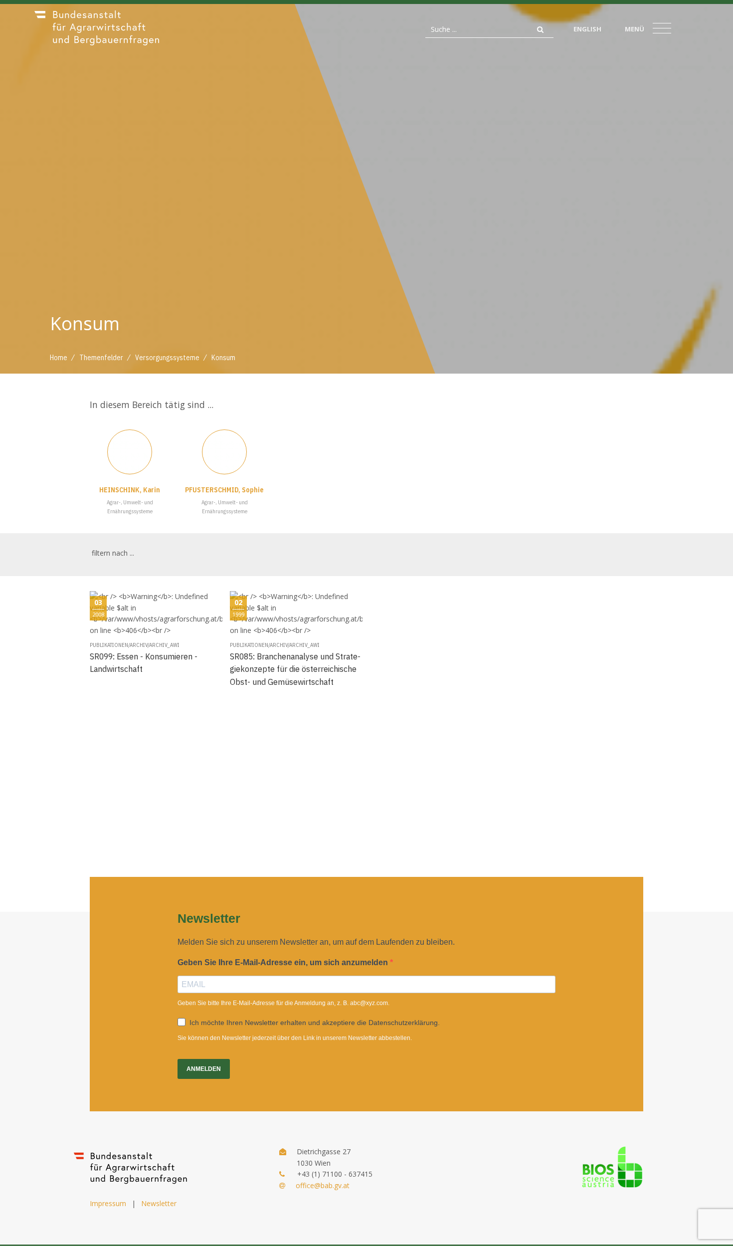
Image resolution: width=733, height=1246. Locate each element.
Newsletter (159, 1203)
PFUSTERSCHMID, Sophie (224, 489)
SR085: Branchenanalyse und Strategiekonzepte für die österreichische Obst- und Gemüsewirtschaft (295, 668)
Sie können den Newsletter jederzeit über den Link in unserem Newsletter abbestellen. (295, 1038)
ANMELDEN (203, 1068)
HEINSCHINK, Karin (129, 489)
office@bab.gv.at (323, 1185)
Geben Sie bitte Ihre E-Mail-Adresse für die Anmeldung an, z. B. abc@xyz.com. (283, 1003)
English (587, 28)
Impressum (108, 1203)
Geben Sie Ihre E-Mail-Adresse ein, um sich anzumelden (284, 962)
